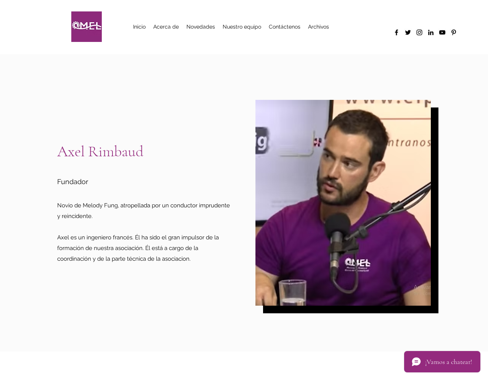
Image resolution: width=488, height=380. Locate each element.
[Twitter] (408, 32)
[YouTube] (442, 32)
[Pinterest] (454, 32)
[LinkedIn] (431, 32)
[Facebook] (396, 32)
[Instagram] (419, 32)
